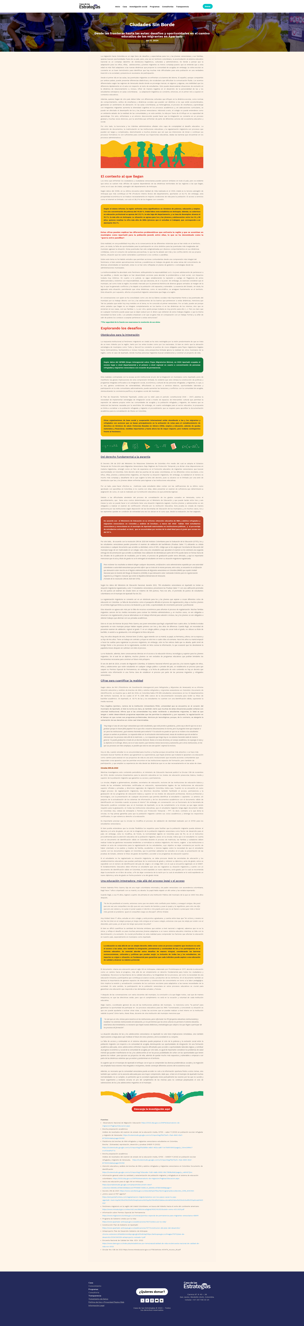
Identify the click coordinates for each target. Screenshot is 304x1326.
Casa (125, 7)
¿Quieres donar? (152, 1292)
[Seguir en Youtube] (157, 1300)
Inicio (117, 7)
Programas (154, 7)
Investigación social (138, 7)
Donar (208, 6)
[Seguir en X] (142, 1300)
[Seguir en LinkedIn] (161, 1300)
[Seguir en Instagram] (152, 1300)
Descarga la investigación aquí (152, 1109)
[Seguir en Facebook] (147, 1300)
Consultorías (167, 7)
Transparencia (182, 7)
